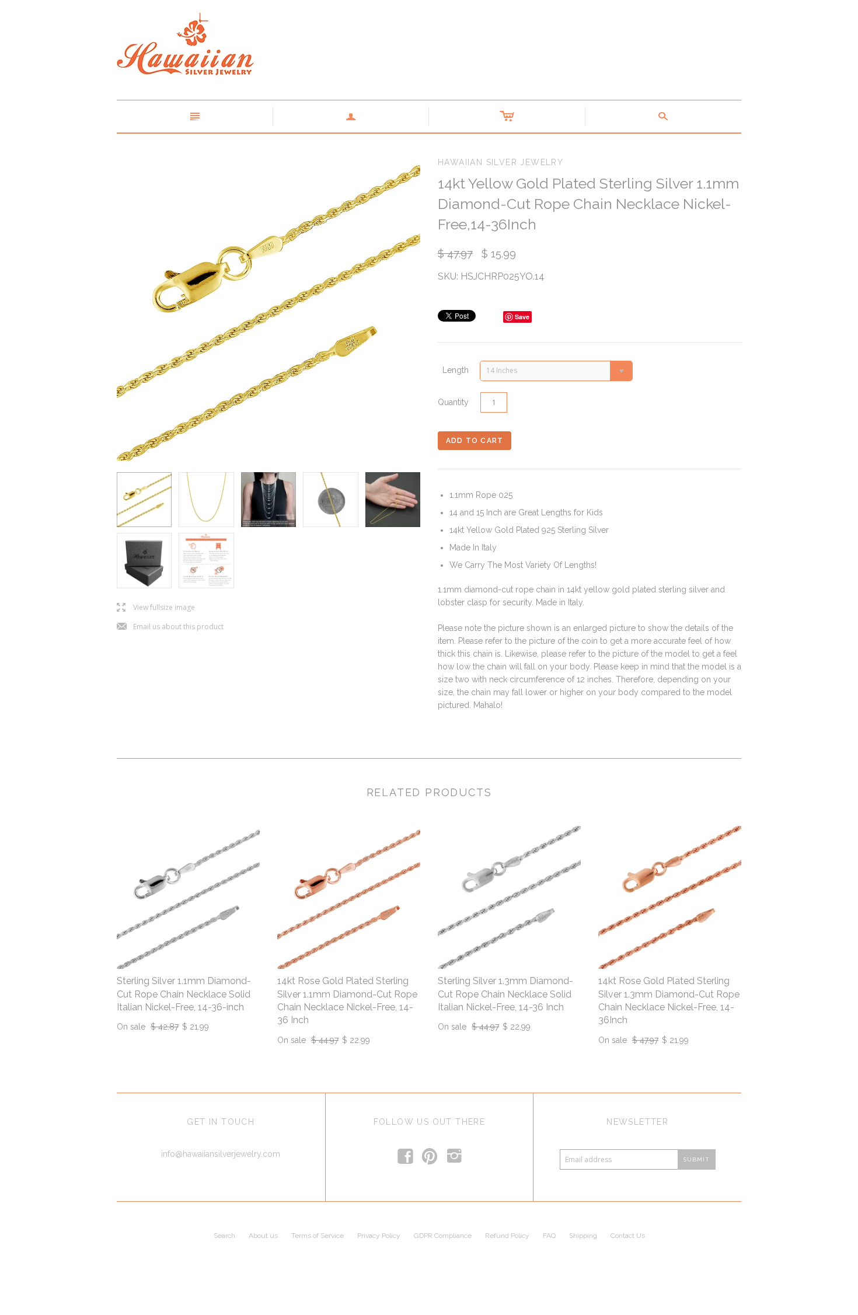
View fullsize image (156, 608)
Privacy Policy (378, 1236)
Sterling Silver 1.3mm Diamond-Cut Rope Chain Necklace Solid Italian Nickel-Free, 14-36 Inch (505, 994)
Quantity (453, 402)
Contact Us (628, 1236)
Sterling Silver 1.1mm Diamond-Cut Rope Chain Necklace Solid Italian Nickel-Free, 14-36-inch (184, 994)
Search (224, 1236)
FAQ (549, 1236)
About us (263, 1236)
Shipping (583, 1236)
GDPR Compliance (443, 1236)
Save (522, 316)
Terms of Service (317, 1236)
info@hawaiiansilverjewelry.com (220, 1154)
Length (455, 370)
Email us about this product (170, 627)
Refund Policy (507, 1236)
